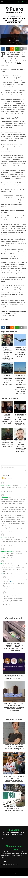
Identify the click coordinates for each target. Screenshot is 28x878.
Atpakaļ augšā (13, 873)
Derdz (10, 581)
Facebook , (8, 313)
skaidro (19, 63)
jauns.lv (7, 319)
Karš (7, 16)
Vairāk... (21, 834)
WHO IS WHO (13, 285)
